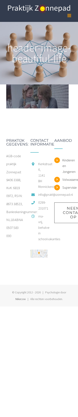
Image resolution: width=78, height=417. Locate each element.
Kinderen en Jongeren (67, 165)
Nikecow (20, 299)
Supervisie (67, 187)
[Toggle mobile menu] (69, 15)
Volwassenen (67, 179)
